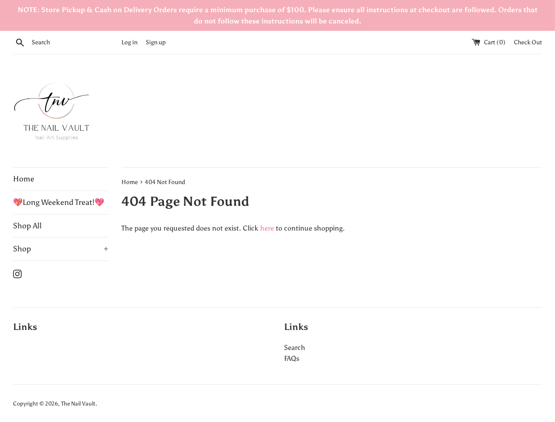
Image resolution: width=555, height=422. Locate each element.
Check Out (528, 42)
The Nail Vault (78, 403)
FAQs (291, 358)
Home (23, 179)
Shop (60, 249)
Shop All (27, 226)
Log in (129, 42)
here (267, 228)
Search (294, 347)
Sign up (156, 42)
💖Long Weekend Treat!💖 (58, 202)
